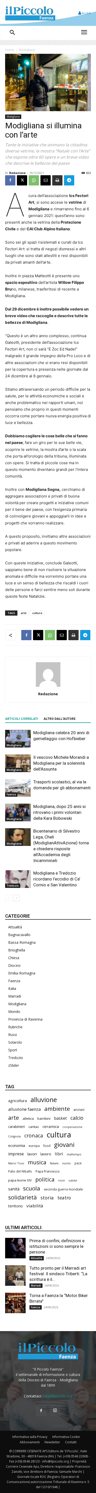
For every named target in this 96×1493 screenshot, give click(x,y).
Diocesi (14, 965)
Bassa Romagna (22, 942)
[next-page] (16, 898)
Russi (12, 1034)
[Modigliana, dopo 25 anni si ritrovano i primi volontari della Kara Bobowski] (18, 812)
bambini (43, 1118)
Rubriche (15, 1026)
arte (24, 613)
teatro (64, 1197)
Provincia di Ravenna (25, 1019)
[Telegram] (69, 180)
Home (9, 50)
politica (45, 1179)
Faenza (11, 794)
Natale (54, 1163)
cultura (37, 613)
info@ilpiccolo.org (57, 1396)
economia (16, 1145)
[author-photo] (48, 687)
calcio (76, 1118)
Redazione (17, 173)
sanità (13, 1189)
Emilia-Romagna (21, 973)
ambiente (57, 1108)
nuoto (66, 1163)
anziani (78, 1109)
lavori (32, 1153)
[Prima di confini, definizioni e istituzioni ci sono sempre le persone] (15, 1248)
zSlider (13, 1065)
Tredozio (13, 885)
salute (72, 1180)
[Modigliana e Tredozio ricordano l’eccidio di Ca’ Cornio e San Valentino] (18, 879)
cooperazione (72, 1127)
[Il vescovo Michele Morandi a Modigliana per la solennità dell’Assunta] (18, 763)
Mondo (14, 1011)
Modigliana (27, 50)
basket (60, 1118)
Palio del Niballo (20, 1171)
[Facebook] (10, 180)
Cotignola (14, 1136)
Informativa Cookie (66, 1437)
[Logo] (30, 13)
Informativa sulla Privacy (29, 1437)
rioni (61, 1180)
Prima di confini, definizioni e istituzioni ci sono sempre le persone (56, 1246)
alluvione (43, 1099)
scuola (31, 1188)
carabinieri (16, 1126)
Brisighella (16, 950)
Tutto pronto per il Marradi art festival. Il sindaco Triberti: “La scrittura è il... (58, 1274)
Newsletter (52, 1442)
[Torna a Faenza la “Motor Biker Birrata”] (15, 1303)
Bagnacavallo (19, 934)
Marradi (14, 996)
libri (59, 1153)
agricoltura (17, 1100)
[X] (22, 180)
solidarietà (22, 1197)
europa (34, 1146)
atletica (28, 1118)
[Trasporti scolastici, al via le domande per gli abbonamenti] (18, 788)
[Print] (57, 180)
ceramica (50, 1126)
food (46, 1146)
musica (37, 1162)
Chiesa (13, 957)
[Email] (45, 180)
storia (47, 1197)
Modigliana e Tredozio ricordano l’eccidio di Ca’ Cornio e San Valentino (56, 878)
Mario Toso (16, 1163)
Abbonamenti (30, 1442)
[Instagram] (55, 1410)
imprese (16, 1154)
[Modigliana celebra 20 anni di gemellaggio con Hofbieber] (18, 739)
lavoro (45, 1153)
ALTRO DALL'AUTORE (60, 719)
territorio (15, 1206)
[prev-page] (8, 898)
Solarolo (15, 1042)
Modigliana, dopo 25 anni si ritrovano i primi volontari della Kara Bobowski (59, 812)
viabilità (34, 1205)
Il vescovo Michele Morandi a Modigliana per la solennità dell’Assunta (61, 763)
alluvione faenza (24, 1109)
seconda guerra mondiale (63, 1189)
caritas (33, 1126)
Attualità (15, 927)
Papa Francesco (48, 1171)
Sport (12, 1050)
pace (78, 1163)
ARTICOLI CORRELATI (21, 719)
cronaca (33, 1135)
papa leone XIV (20, 1180)
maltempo (74, 1154)
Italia (12, 988)
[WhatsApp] (34, 180)
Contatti (71, 1442)
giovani (64, 1144)
